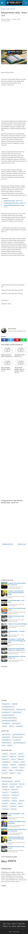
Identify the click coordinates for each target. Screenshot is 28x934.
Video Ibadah (6, 723)
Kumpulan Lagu (17, 737)
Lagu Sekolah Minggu (19, 742)
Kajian (11, 726)
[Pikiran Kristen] (14, 3)
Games (4, 726)
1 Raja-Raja (21, 764)
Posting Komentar (5, 20)
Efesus (19, 786)
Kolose (21, 800)
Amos (22, 767)
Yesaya (5, 753)
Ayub (20, 753)
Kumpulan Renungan (8, 715)
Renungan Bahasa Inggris (9, 720)
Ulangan (12, 773)
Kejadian (12, 756)
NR (3, 745)
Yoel (19, 773)
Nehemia (5, 764)
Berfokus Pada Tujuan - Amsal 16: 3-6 (13, 200)
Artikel (14, 704)
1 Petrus (5, 792)
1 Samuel (15, 762)
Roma (21, 784)
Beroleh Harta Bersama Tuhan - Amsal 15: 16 (15, 203)
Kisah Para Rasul (7, 781)
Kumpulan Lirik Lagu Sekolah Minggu (17, 624)
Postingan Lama (22, 544)
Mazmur (13, 753)
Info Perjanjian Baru (8, 706)
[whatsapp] (23, 339)
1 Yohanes (5, 798)
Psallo (9, 745)
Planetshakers (6, 740)
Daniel (4, 770)
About (8, 923)
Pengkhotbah (6, 762)
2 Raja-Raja (5, 767)
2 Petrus (13, 803)
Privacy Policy (21, 923)
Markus (4, 806)
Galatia (14, 800)
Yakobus (15, 789)
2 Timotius (5, 795)
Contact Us (14, 923)
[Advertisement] (14, 34)
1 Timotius (5, 789)
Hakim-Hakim (19, 770)
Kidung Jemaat (6, 742)
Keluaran (5, 759)
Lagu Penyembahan (19, 734)
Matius (5, 786)
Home (4, 923)
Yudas (20, 806)
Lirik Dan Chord (16, 712)
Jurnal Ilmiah (16, 723)
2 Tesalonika (6, 800)
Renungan (6, 704)
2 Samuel (14, 767)
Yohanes (5, 803)
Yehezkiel (13, 764)
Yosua (13, 759)
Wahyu (5, 784)
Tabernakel (19, 726)
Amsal (4, 756)
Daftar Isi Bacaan (21, 926)
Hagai (11, 770)
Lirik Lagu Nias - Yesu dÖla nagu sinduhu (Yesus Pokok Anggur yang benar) (17, 640)
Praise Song (6, 737)
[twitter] (11, 339)
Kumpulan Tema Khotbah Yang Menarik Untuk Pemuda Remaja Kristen (16, 592)
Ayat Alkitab (6, 712)
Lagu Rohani (6, 734)
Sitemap (14, 926)
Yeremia (21, 756)
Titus (20, 803)
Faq (10, 926)
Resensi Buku (20, 709)
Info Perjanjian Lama (8, 709)
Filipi (12, 786)
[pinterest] (17, 339)
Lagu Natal (16, 740)
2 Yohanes (5, 809)
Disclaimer (5, 926)
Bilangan (20, 759)
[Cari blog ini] (26, 3)
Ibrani (17, 781)
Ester (23, 762)
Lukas (14, 798)
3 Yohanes (12, 806)
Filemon (13, 809)
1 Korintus (15, 795)
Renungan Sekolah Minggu (9, 717)
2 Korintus (13, 784)
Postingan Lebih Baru (7, 544)
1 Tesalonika (14, 792)
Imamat (5, 773)
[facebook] (4, 339)
